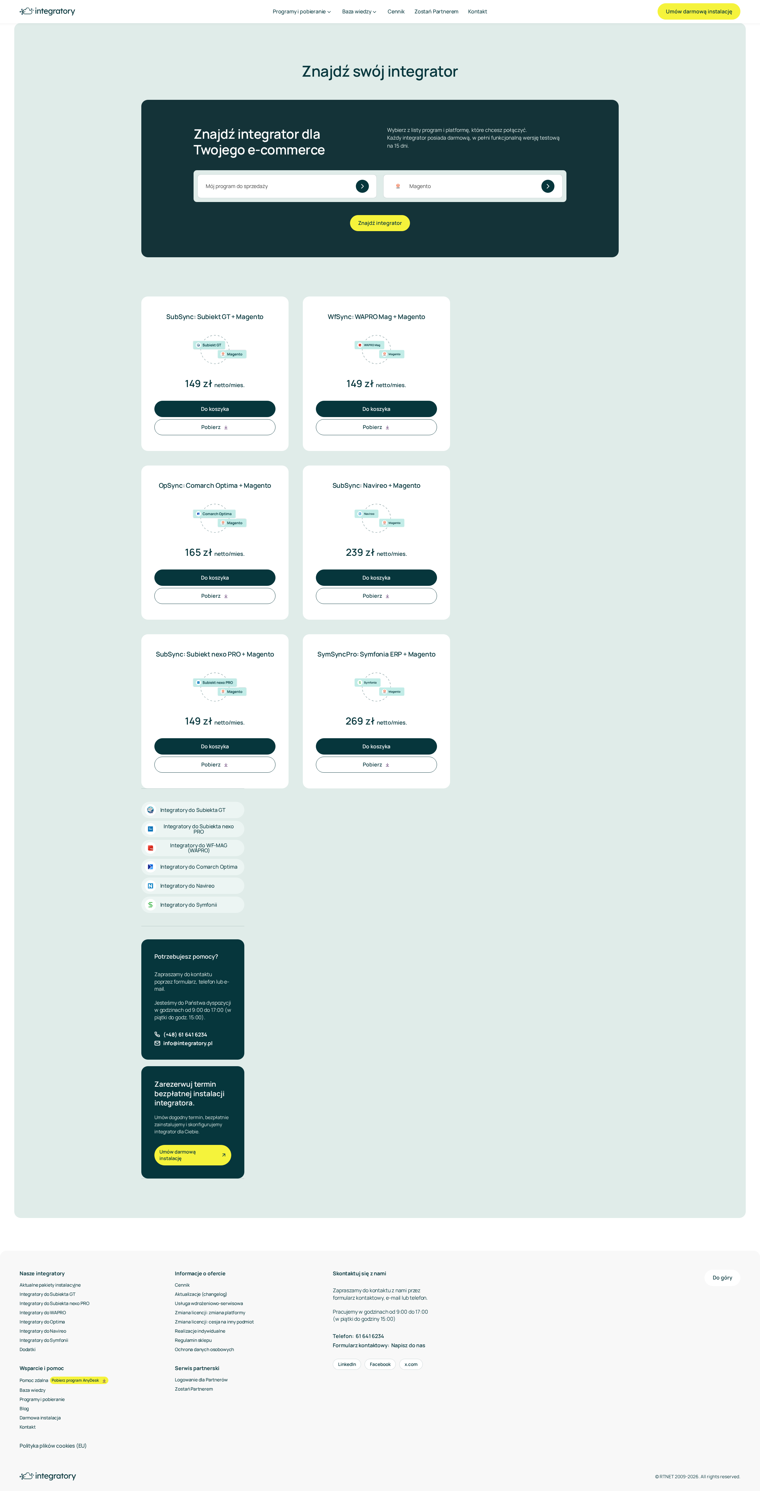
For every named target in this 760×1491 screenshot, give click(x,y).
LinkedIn (347, 1364)
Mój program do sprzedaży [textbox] (237, 186)
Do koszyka (215, 408)
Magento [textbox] (420, 186)
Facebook (380, 1364)
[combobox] (287, 186)
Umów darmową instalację (699, 11)
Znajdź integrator (380, 222)
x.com (411, 1364)
